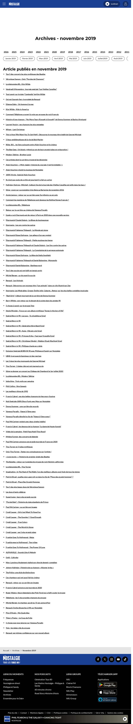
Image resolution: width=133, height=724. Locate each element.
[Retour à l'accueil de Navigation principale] (14, 4)
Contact (23, 713)
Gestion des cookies (115, 713)
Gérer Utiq (100, 713)
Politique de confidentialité (81, 713)
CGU (49, 713)
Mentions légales (37, 713)
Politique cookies (61, 713)
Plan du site (12, 713)
